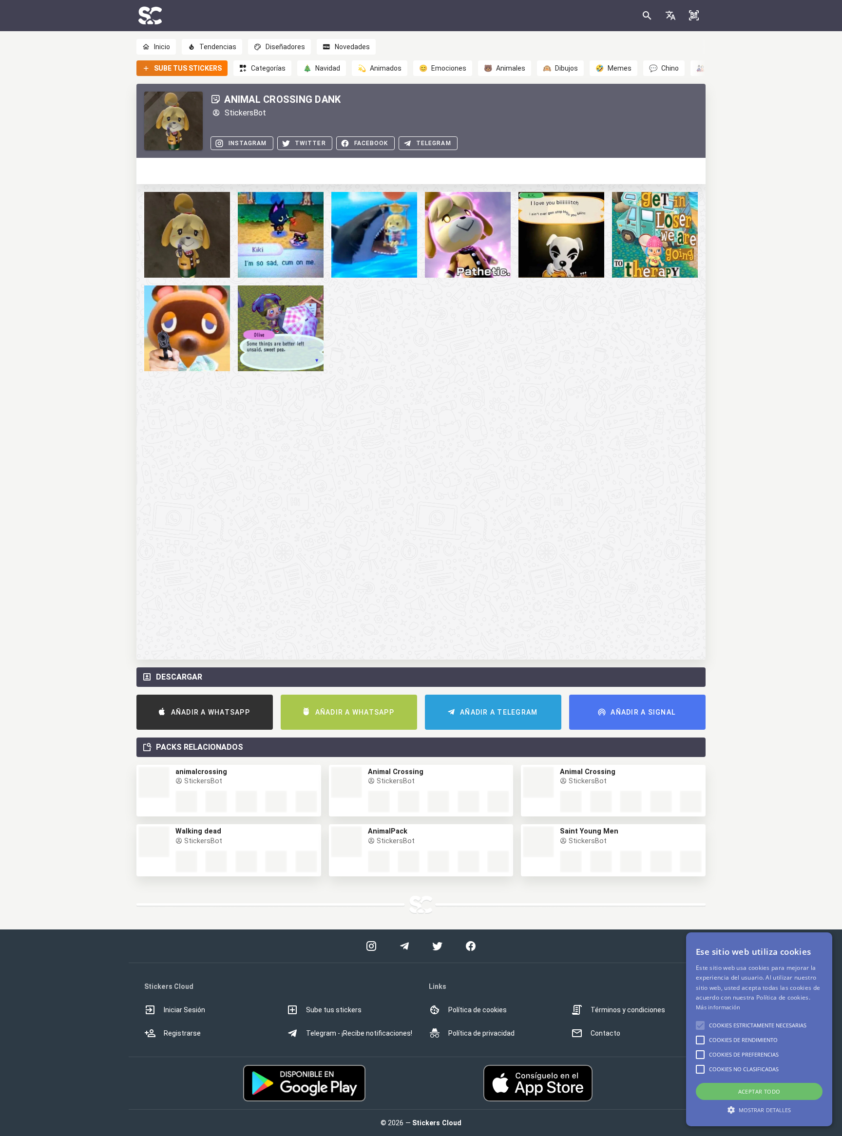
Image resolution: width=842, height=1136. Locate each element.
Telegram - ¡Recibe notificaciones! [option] (359, 1033)
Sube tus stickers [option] (334, 1010)
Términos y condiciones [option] (628, 1010)
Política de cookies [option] (477, 1010)
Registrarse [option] (182, 1033)
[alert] (759, 1029)
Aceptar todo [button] (759, 1091)
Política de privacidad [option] (481, 1033)
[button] (670, 15)
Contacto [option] (605, 1033)
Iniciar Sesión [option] (184, 1010)
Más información (718, 1007)
